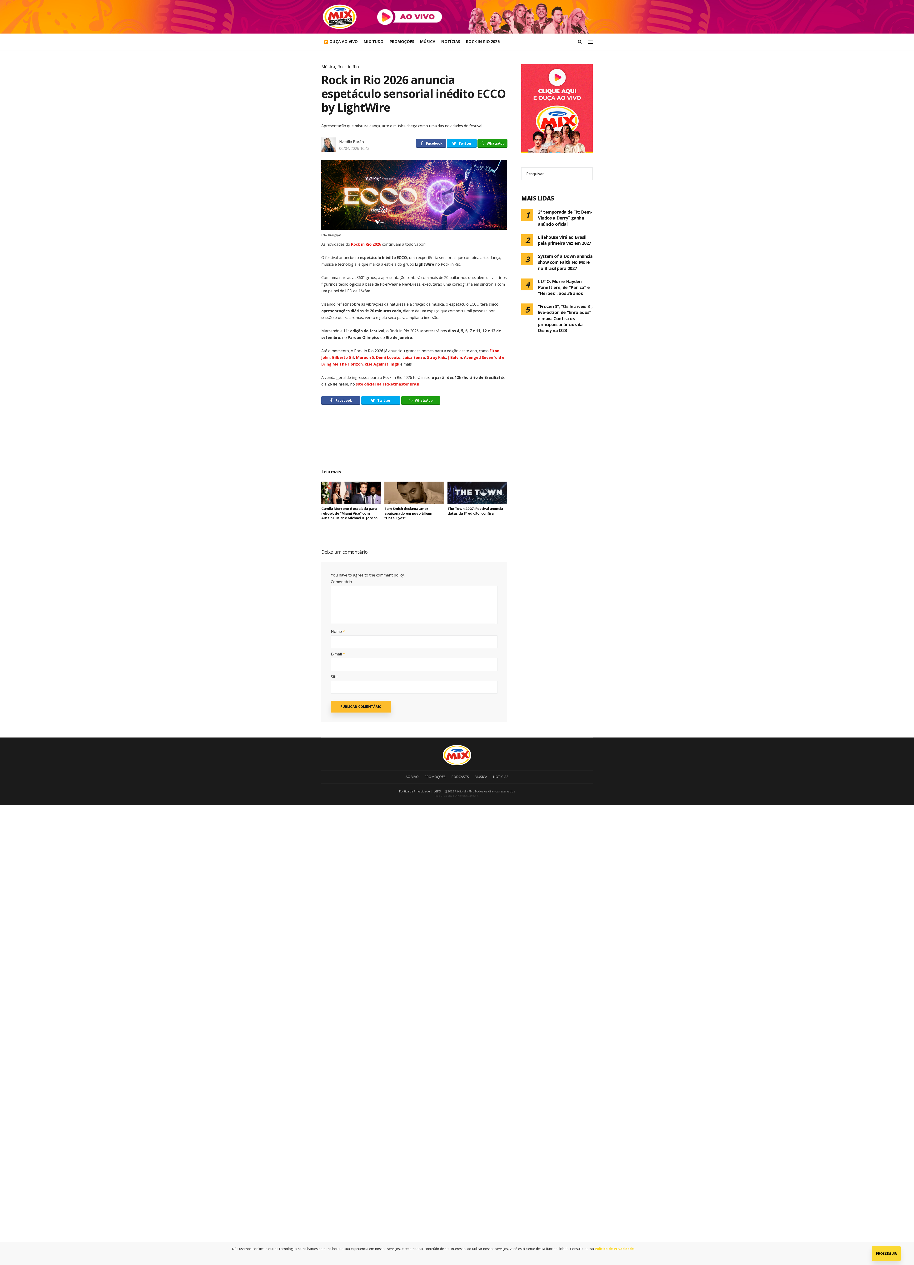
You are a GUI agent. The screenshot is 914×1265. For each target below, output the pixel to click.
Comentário (341, 581)
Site (334, 676)
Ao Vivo (412, 776)
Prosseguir (886, 1253)
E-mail (338, 654)
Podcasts (460, 776)
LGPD (437, 791)
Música (427, 41)
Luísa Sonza (413, 357)
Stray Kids (436, 357)
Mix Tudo (373, 41)
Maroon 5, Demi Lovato (378, 357)
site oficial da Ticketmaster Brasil (388, 384)
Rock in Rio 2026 (483, 41)
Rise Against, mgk (382, 364)
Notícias (450, 41)
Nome (338, 631)
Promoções (402, 41)
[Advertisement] (414, 442)
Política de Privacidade (414, 791)
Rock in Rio (348, 66)
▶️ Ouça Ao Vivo (341, 41)
